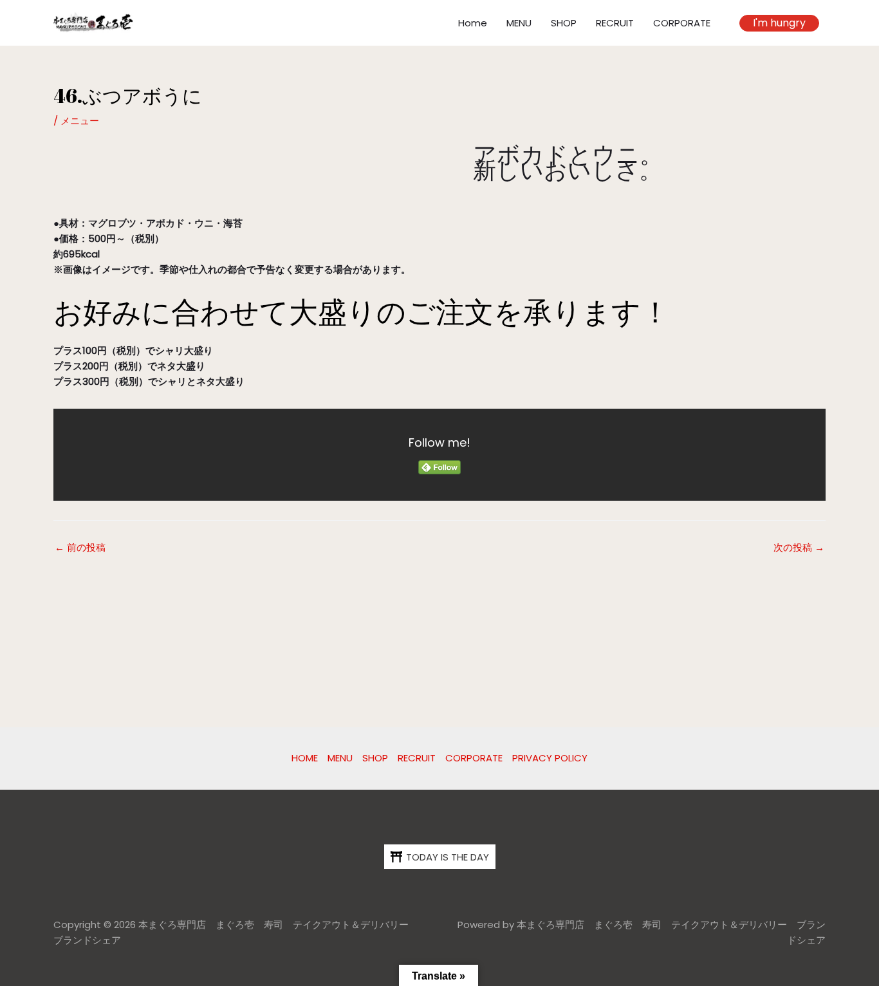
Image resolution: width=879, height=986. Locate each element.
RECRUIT (615, 23)
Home (472, 23)
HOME (304, 758)
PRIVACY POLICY (550, 758)
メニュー (79, 120)
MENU (519, 23)
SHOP (564, 23)
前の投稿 (80, 547)
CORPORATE (681, 23)
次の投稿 (798, 547)
